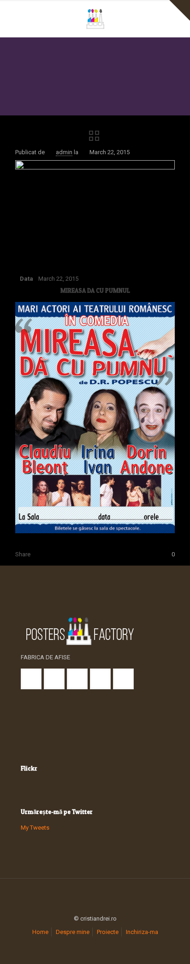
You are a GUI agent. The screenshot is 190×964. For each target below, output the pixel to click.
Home (40, 931)
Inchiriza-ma (142, 931)
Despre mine (72, 931)
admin (64, 152)
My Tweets (35, 827)
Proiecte (108, 931)
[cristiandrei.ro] (95, 18)
